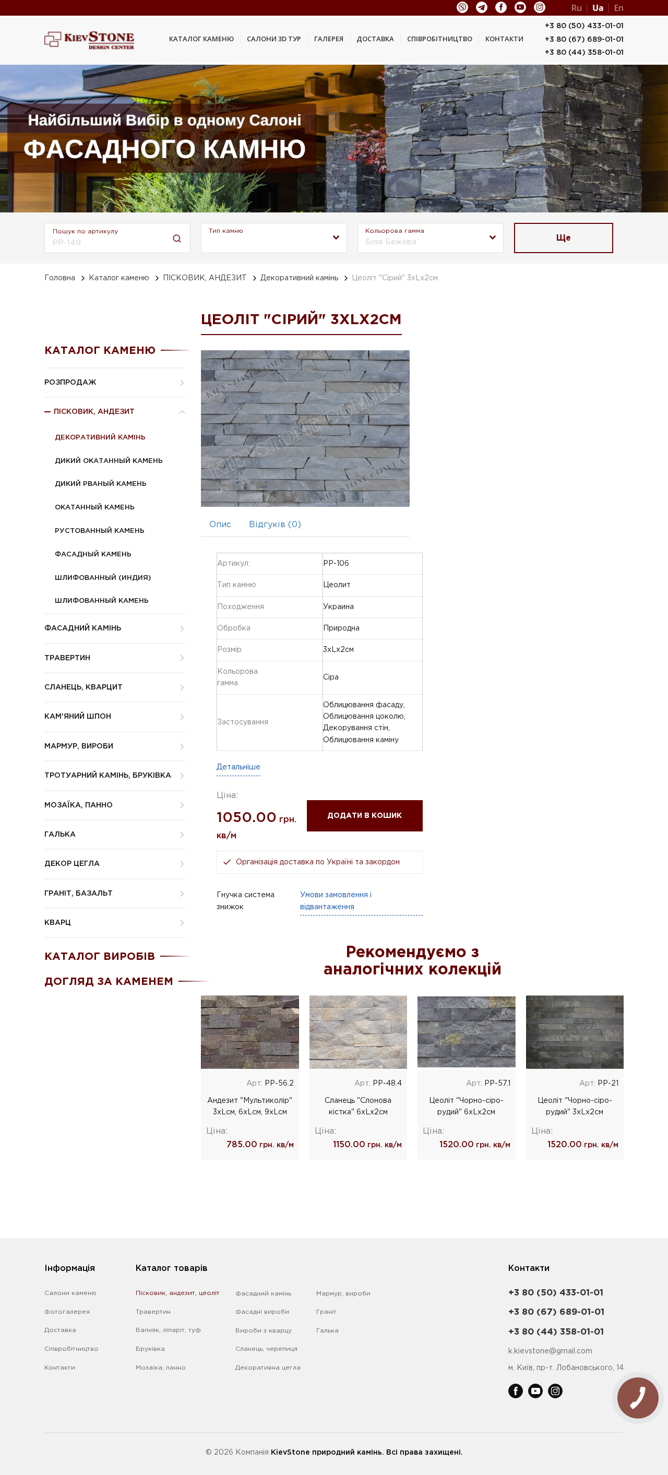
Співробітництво (439, 38)
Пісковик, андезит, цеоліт (178, 1293)
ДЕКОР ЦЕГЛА (72, 864)
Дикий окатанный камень (109, 461)
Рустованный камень (100, 531)
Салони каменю (70, 1293)
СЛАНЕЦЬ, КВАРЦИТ (83, 687)
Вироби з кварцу (263, 1331)
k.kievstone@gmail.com (550, 1351)
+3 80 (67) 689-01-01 (584, 40)
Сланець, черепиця (266, 1349)
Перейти (249, 1032)
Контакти (504, 38)
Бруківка (150, 1349)
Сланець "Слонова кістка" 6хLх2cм (358, 1106)
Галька (327, 1331)
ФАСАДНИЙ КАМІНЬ (82, 628)
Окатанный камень (95, 507)
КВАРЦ (57, 923)
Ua (598, 8)
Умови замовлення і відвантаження (336, 901)
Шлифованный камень (102, 601)
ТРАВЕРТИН (67, 658)
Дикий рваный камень (101, 484)
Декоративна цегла (268, 1368)
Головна (59, 278)
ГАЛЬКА (60, 834)
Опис (220, 525)
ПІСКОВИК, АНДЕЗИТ (205, 278)
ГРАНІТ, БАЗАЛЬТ (78, 893)
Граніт (326, 1312)
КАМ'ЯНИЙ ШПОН (77, 716)
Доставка (375, 38)
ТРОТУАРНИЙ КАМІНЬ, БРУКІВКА (107, 775)
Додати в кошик (364, 816)
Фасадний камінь (263, 1293)
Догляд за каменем (108, 981)
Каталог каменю (201, 38)
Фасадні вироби (262, 1312)
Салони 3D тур (274, 38)
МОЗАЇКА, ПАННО (78, 805)
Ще (563, 238)
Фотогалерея (67, 1312)
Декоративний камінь (299, 278)
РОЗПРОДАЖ (70, 382)
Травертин (153, 1312)
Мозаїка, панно (161, 1368)
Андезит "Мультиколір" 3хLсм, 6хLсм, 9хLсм (249, 1106)
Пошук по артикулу (85, 231)
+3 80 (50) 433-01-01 (584, 26)
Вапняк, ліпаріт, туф (168, 1330)
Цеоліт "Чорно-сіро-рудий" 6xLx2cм (466, 1106)
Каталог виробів (99, 956)
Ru (576, 8)
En (619, 8)
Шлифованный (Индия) (103, 578)
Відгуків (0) (275, 525)
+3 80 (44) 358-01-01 (584, 53)
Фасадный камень (93, 554)
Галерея (328, 38)
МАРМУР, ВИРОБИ (78, 746)
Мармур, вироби (343, 1293)
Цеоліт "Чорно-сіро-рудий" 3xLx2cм (575, 1106)
